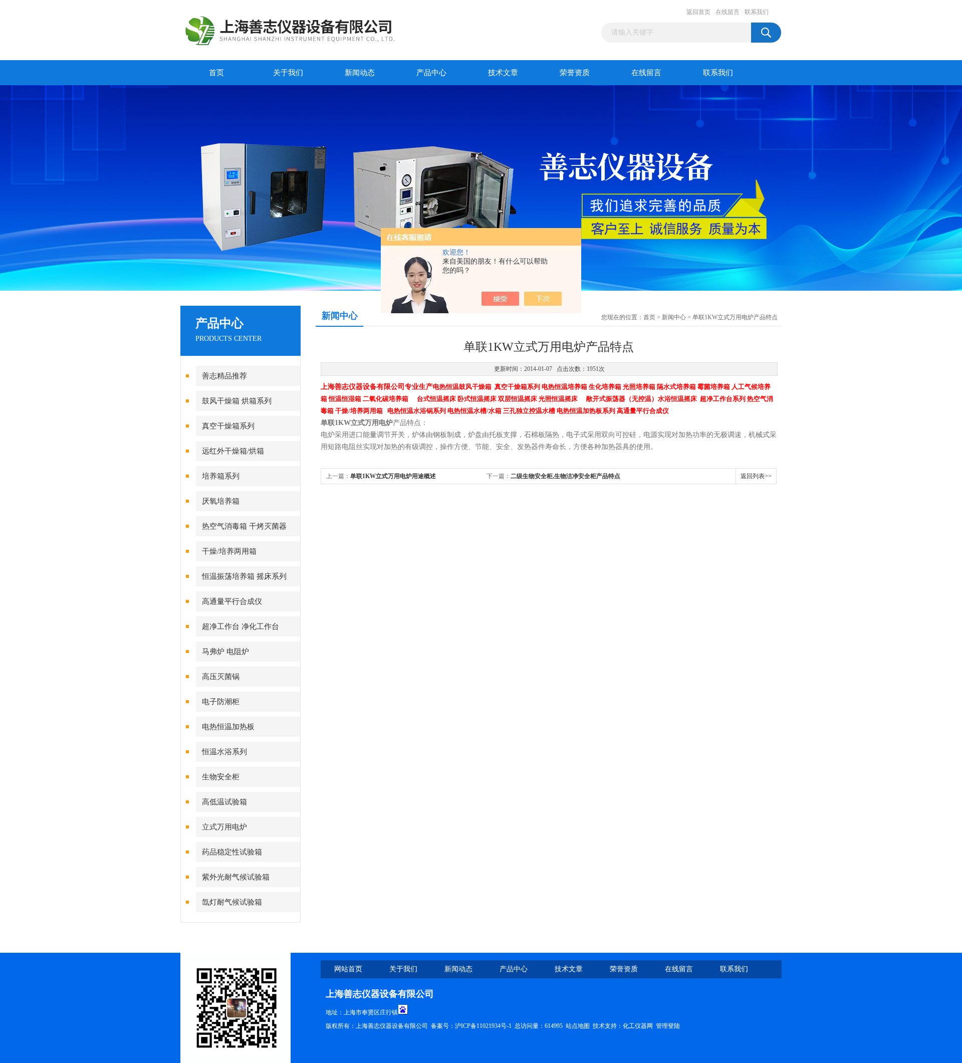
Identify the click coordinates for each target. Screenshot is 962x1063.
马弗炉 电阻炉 (225, 652)
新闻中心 (674, 317)
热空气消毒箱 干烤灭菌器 (244, 526)
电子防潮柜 (220, 702)
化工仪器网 (638, 1025)
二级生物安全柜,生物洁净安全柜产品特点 (565, 476)
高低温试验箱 (224, 802)
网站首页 (348, 969)
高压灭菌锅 (220, 677)
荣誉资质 (575, 73)
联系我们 (757, 12)
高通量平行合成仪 (232, 601)
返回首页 (698, 12)
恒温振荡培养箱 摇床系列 (244, 576)
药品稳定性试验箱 (232, 852)
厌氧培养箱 (220, 501)
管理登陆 (668, 1025)
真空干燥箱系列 (228, 426)
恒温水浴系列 (224, 752)
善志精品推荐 (224, 376)
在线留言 (727, 12)
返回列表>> (756, 476)
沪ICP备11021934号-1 (483, 1025)
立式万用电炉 (224, 827)
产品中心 (431, 73)
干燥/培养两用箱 (229, 551)
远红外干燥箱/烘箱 (233, 451)
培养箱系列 (220, 476)
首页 (216, 73)
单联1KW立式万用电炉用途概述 (393, 476)
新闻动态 (360, 73)
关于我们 (288, 73)
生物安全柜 (220, 777)
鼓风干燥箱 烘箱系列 (237, 401)
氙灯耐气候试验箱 (232, 902)
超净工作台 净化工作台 (240, 626)
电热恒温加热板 (228, 727)
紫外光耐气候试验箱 (236, 877)
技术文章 (503, 73)
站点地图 (578, 1025)
